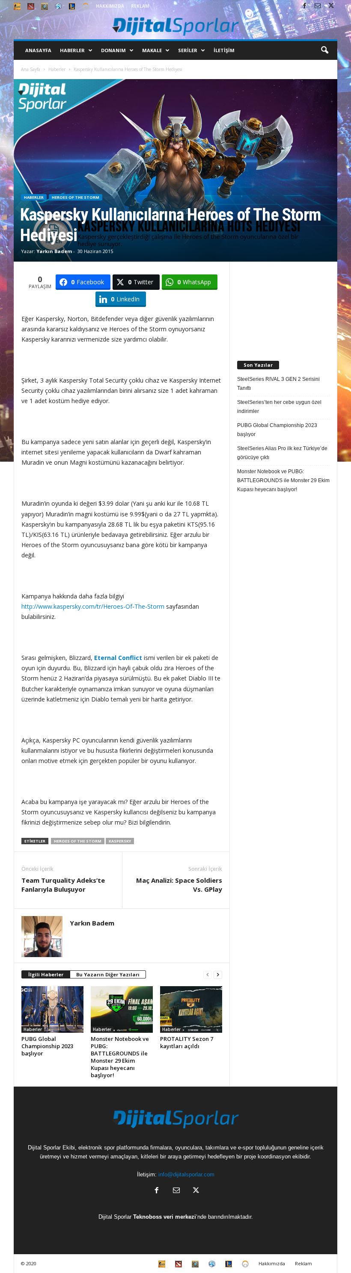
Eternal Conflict (118, 658)
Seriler (187, 50)
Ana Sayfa (30, 69)
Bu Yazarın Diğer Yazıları (108, 974)
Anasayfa (38, 50)
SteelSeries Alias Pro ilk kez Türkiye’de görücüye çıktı (282, 452)
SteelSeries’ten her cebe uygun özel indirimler (279, 406)
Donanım (113, 50)
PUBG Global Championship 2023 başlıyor (47, 1046)
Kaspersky (120, 841)
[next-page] (218, 974)
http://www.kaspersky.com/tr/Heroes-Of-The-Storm (92, 606)
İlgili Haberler (45, 974)
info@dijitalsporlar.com (186, 1174)
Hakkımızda (110, 6)
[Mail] (317, 6)
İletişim (224, 50)
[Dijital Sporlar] (175, 25)
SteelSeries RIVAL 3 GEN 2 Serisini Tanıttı (278, 383)
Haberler (72, 50)
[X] (331, 6)
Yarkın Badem (54, 251)
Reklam (140, 6)
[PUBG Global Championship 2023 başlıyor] (52, 1009)
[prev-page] (207, 974)
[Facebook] (304, 6)
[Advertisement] (283, 304)
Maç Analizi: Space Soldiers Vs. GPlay (179, 884)
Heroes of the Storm (75, 197)
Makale (152, 50)
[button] (324, 50)
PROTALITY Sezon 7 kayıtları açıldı (186, 1042)
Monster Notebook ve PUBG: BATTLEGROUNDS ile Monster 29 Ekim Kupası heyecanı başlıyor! (120, 1057)
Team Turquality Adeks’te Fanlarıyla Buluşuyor (63, 884)
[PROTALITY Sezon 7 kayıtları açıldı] (191, 1009)
